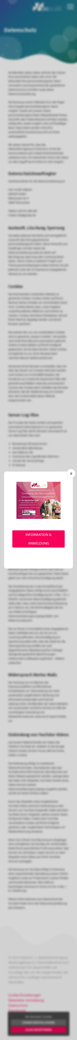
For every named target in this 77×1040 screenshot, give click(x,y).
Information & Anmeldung (38, 539)
